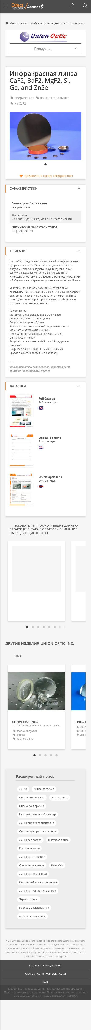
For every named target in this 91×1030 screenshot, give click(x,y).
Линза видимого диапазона (36, 823)
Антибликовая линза (32, 916)
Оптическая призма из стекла (38, 831)
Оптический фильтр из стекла (38, 882)
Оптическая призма (31, 806)
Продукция (43, 48)
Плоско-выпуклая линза (34, 907)
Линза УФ (57, 865)
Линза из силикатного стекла (37, 891)
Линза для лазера (30, 840)
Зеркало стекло (28, 899)
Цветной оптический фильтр (37, 814)
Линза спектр (59, 797)
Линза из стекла (44, 789)
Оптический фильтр (31, 797)
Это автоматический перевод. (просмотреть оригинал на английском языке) (40, 368)
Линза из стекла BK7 (32, 857)
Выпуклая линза (58, 840)
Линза (23, 789)
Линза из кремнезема (33, 874)
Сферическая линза (31, 865)
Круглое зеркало (29, 848)
